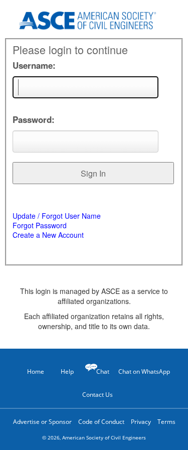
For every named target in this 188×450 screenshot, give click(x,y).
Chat (102, 371)
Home (35, 371)
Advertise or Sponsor (42, 421)
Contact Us (97, 394)
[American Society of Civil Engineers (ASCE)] (94, 19)
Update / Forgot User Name (57, 216)
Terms (166, 421)
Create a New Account (48, 235)
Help (67, 371)
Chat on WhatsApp (144, 371)
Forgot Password (40, 225)
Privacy (141, 421)
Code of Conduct (101, 421)
